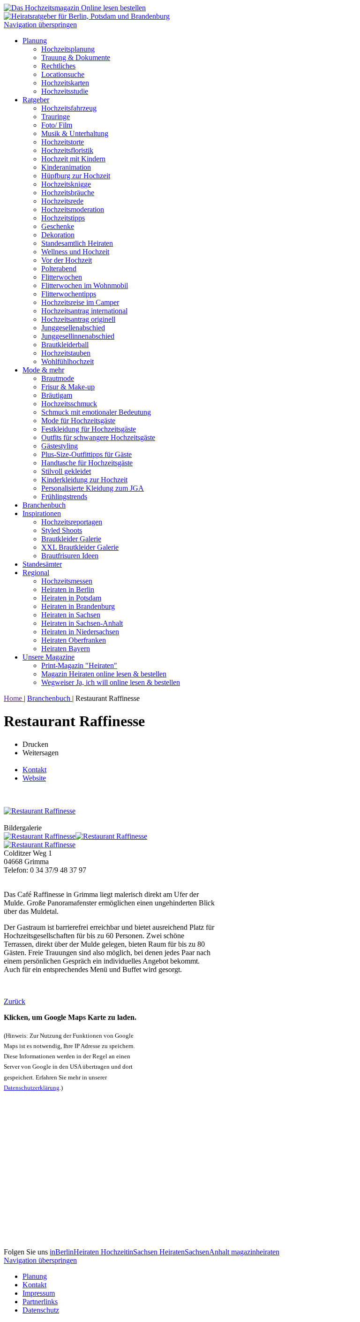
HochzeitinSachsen (130, 1252)
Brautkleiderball (65, 345)
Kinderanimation (66, 167)
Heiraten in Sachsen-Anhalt (82, 623)
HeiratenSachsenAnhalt (195, 1252)
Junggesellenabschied (73, 328)
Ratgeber (35, 100)
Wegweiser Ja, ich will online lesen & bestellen (110, 682)
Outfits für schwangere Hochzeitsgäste (98, 437)
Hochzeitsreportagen (71, 522)
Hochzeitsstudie (64, 91)
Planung (34, 41)
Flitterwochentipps (68, 294)
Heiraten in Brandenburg (78, 606)
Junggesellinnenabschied (77, 336)
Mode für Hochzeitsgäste (78, 421)
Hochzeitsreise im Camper (80, 302)
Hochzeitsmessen (66, 581)
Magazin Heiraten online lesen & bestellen (103, 674)
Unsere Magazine (48, 657)
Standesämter (42, 564)
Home (14, 698)
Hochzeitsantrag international (84, 311)
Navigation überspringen (40, 25)
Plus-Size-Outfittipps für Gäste (86, 454)
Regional (35, 573)
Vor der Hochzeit (66, 260)
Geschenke (57, 226)
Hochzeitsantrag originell (78, 319)
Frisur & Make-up (68, 387)
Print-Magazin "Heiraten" (79, 665)
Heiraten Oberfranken (73, 640)
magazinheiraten (255, 1252)
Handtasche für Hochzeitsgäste (87, 463)
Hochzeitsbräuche (67, 193)
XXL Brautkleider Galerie (80, 547)
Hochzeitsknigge (66, 184)
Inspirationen (41, 513)
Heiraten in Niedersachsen (80, 632)
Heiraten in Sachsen (70, 615)
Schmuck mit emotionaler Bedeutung (96, 412)
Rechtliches (58, 66)
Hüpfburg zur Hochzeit (75, 176)
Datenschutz (40, 1310)
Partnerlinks (40, 1302)
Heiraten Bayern (65, 649)
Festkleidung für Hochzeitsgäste (88, 429)
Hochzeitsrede (62, 201)
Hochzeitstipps (63, 218)
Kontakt (34, 770)
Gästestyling (59, 446)
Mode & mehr (43, 370)
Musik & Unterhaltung (74, 133)
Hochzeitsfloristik (67, 150)
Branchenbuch (44, 505)
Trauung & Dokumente (75, 57)
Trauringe (55, 117)
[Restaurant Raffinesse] (39, 811)
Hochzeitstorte (62, 142)
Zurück (14, 1001)
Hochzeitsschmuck (69, 404)
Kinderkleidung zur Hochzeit (84, 480)
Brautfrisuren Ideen (69, 556)
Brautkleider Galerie (71, 539)
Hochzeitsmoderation (72, 209)
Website (34, 778)
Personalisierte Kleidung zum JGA (92, 488)
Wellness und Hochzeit (75, 252)
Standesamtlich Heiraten (77, 243)
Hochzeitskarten (65, 83)
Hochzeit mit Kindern (73, 159)
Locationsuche (62, 74)
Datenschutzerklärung (32, 1087)
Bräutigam (56, 395)
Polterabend (58, 269)
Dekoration (58, 235)
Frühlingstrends (64, 497)
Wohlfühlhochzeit (67, 361)
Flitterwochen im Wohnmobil (84, 285)
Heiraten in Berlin (67, 589)
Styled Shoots (61, 530)
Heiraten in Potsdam (71, 598)
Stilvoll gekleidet (66, 471)
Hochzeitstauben (65, 353)
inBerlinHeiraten (75, 1252)
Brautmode (57, 378)
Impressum (38, 1293)
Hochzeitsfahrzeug (69, 108)
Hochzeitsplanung (68, 49)
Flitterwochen (61, 277)
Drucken (35, 744)
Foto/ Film (56, 125)
